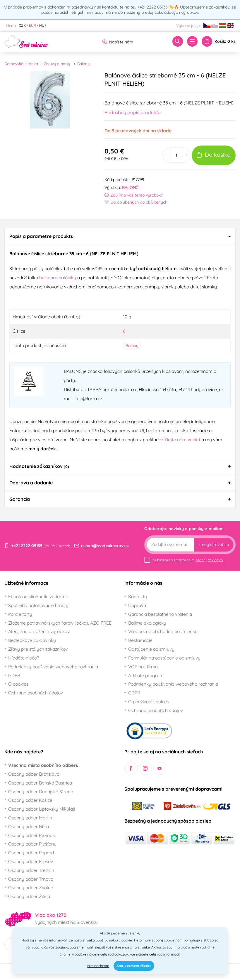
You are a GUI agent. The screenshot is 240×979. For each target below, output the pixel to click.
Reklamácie (140, 640)
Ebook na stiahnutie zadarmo (38, 596)
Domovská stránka (21, 63)
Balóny (83, 63)
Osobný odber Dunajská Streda (40, 791)
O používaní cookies (148, 701)
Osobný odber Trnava (30, 879)
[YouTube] (159, 768)
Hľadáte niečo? (23, 658)
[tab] (120, 236)
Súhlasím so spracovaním (188, 560)
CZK (22, 25)
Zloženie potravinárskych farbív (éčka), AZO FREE (60, 623)
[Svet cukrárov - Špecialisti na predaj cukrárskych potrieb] (26, 41)
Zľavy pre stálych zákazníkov (38, 649)
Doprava (137, 605)
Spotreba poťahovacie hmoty (38, 605)
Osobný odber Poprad (31, 852)
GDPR (14, 675)
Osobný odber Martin (30, 818)
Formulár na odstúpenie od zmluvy (164, 658)
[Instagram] (145, 768)
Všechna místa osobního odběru (43, 765)
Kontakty (137, 596)
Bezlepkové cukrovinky (32, 640)
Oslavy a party (57, 63)
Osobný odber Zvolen (30, 887)
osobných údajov (209, 560)
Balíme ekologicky (147, 623)
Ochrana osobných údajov (35, 693)
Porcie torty (20, 614)
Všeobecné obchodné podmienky (163, 631)
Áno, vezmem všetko (133, 965)
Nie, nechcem (98, 965)
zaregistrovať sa (213, 544)
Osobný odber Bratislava (33, 774)
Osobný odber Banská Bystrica (40, 783)
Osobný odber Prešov (30, 861)
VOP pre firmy (143, 666)
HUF (43, 25)
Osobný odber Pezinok (31, 835)
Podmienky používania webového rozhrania (53, 666)
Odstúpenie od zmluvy (151, 649)
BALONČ (130, 187)
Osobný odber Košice (30, 800)
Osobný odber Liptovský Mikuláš (41, 809)
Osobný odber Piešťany (32, 844)
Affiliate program (146, 675)
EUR (32, 25)
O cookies (18, 684)
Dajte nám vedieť (183, 439)
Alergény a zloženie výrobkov (39, 631)
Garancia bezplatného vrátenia (160, 614)
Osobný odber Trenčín (31, 870)
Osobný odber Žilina (29, 896)
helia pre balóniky (57, 277)
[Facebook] (131, 768)
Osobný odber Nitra (28, 826)
